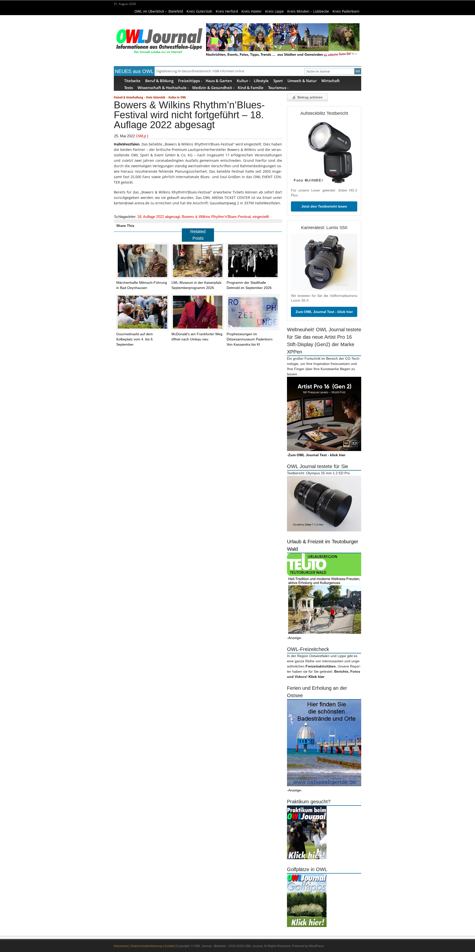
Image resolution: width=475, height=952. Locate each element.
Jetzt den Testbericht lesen (324, 206)
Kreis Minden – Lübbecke (308, 11)
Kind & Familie (250, 87)
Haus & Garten (219, 80)
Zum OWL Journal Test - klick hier (324, 312)
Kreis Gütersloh (199, 11)
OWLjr (141, 136)
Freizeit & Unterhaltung (128, 97)
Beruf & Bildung (159, 80)
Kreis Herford (227, 11)
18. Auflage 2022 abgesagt (158, 216)
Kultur (242, 80)
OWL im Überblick (149, 11)
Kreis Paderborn (345, 11)
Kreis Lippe (274, 11)
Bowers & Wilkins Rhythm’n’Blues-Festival (216, 216)
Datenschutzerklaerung (146, 946)
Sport (278, 80)
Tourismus (277, 87)
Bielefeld (175, 11)
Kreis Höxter (251, 11)
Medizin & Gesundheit (212, 87)
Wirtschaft (330, 80)
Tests (128, 87)
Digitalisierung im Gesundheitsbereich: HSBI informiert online (200, 71)
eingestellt (261, 216)
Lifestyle (261, 80)
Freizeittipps (189, 80)
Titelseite (132, 80)
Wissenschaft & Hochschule (162, 87)
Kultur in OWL (177, 97)
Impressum (121, 946)
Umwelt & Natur (302, 80)
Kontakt (170, 946)
